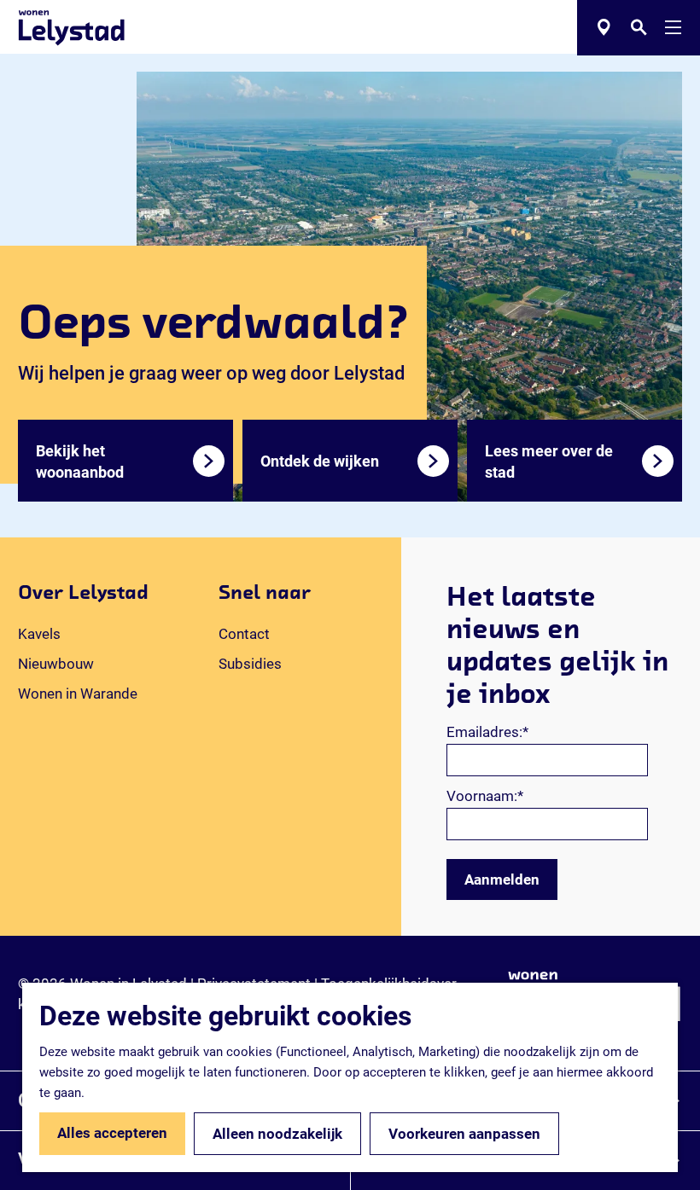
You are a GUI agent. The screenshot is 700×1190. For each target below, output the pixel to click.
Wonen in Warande (77, 693)
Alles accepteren (112, 1132)
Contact (244, 633)
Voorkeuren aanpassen (464, 1133)
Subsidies (250, 663)
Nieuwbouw (56, 663)
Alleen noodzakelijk (277, 1133)
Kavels (39, 633)
